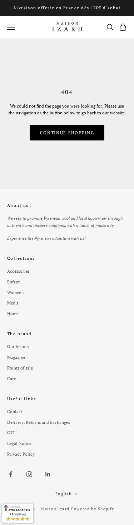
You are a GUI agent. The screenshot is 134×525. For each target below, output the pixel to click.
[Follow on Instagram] (29, 474)
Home (13, 313)
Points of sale (20, 368)
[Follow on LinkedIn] (47, 474)
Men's (12, 303)
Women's (15, 292)
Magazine (16, 357)
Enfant (13, 281)
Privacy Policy (21, 454)
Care (11, 378)
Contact (14, 411)
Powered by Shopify (93, 508)
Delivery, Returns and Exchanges (38, 422)
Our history (18, 346)
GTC (11, 432)
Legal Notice (19, 443)
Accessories (18, 271)
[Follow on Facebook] (10, 474)
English (63, 493)
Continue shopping (67, 132)
